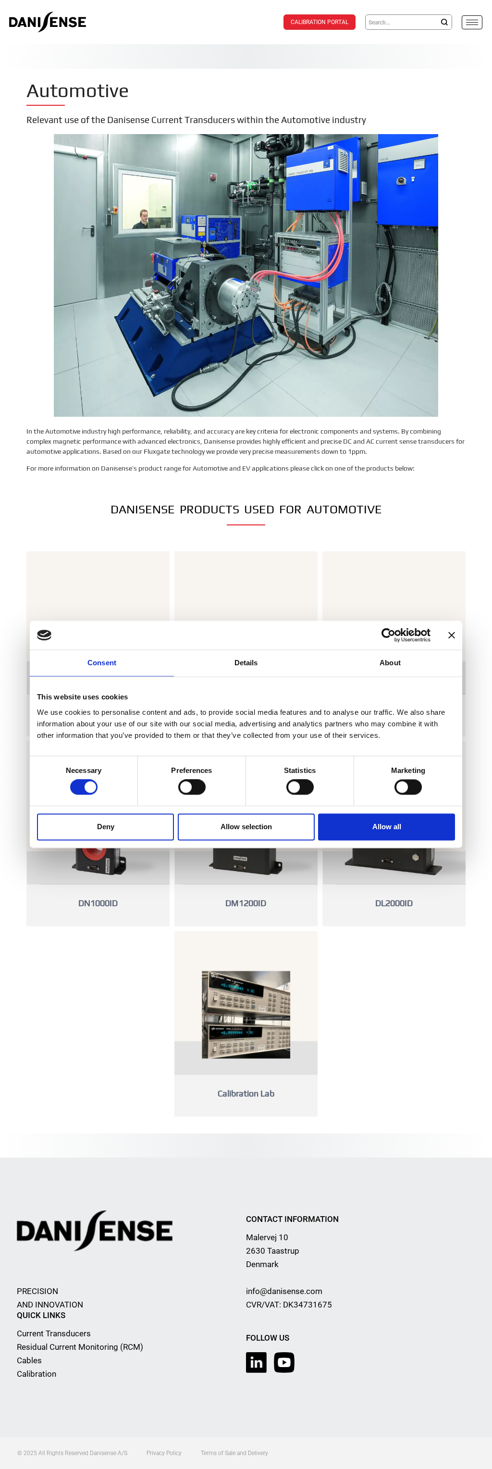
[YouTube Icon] (284, 1362)
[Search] (444, 22)
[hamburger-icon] (472, 22)
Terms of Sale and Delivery (234, 1453)
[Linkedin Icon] (256, 1362)
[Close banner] (451, 635)
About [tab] (390, 663)
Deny (105, 826)
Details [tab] (246, 663)
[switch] (192, 787)
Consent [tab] (101, 663)
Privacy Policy (164, 1453)
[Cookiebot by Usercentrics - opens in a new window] (388, 635)
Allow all (386, 826)
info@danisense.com (284, 1291)
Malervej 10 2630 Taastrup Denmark (272, 1250)
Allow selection (246, 826)
